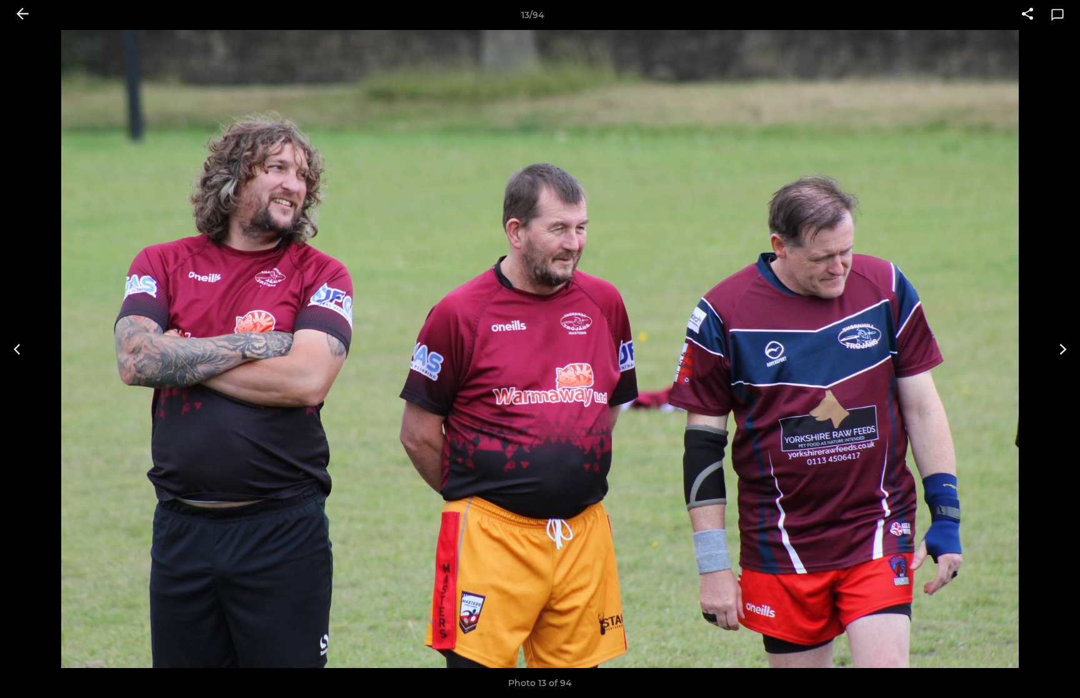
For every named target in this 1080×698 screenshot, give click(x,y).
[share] (1027, 15)
